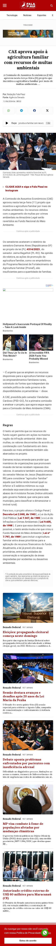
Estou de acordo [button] (28, 940)
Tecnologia (12, 15)
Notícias (27, 15)
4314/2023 (33, 249)
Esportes (41, 15)
